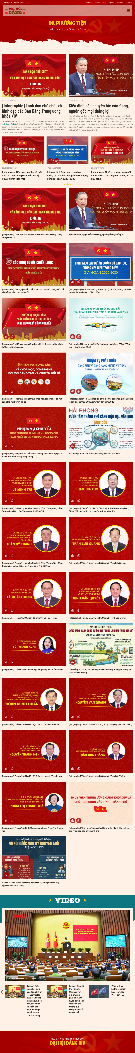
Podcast (83, 29)
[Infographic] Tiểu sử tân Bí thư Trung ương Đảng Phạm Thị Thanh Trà (32, 829)
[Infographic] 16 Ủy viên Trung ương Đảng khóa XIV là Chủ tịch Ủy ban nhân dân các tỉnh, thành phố (99, 829)
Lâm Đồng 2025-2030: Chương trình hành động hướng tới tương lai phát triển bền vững (100, 671)
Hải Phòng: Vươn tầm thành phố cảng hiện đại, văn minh (94, 453)
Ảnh (51, 29)
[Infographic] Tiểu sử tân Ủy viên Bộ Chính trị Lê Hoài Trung (29, 618)
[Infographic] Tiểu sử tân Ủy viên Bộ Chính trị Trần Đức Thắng (97, 776)
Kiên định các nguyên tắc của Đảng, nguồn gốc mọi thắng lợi (99, 108)
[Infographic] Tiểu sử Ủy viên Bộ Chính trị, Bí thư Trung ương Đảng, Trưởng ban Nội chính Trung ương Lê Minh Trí (32, 510)
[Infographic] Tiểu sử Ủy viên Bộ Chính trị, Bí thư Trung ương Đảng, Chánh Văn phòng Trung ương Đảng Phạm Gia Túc (99, 510)
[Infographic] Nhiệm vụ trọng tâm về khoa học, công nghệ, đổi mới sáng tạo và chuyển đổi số (32, 400)
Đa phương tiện (68, 23)
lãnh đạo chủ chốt (9, 124)
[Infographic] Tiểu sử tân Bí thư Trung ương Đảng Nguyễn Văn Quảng (100, 724)
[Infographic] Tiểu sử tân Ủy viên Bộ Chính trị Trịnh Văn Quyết (97, 618)
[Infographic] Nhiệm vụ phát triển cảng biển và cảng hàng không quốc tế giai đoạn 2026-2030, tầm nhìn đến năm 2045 (101, 400)
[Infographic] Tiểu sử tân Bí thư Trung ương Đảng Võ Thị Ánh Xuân (32, 669)
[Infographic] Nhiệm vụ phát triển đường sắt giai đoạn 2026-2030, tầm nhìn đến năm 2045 (99, 345)
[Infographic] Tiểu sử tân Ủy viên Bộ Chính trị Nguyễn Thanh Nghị (32, 776)
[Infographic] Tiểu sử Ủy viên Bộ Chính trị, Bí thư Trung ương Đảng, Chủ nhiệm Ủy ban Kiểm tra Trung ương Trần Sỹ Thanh (32, 564)
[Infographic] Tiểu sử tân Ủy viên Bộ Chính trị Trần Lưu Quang (97, 563)
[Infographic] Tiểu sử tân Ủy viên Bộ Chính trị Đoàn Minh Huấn (30, 724)
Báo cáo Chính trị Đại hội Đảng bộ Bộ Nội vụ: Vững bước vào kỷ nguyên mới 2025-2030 (30, 884)
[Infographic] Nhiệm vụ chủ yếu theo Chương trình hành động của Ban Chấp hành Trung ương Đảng (32, 455)
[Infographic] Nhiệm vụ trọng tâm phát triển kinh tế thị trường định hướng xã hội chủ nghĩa (112, 175)
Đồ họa (71, 29)
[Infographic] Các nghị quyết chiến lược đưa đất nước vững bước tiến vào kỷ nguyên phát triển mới (22, 175)
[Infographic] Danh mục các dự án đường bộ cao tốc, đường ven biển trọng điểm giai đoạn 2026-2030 (67, 175)
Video (61, 29)
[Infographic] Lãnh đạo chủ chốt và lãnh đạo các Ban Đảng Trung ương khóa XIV (32, 111)
